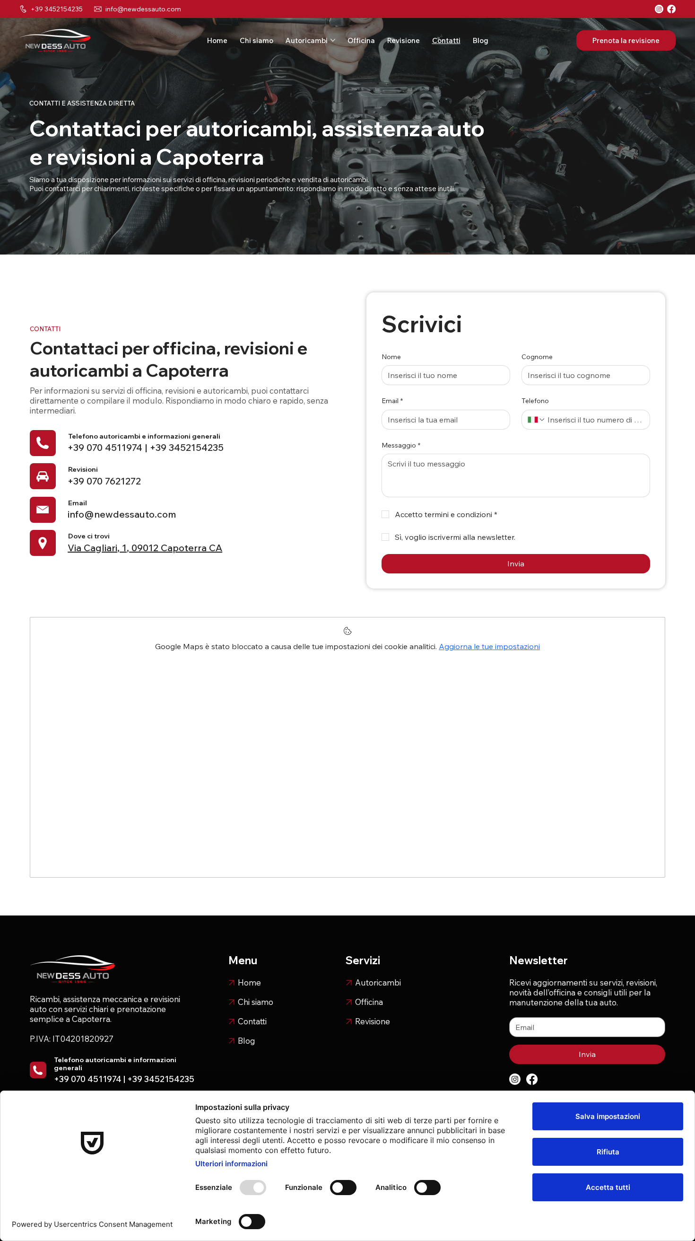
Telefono (535, 400)
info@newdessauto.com (143, 9)
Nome (391, 356)
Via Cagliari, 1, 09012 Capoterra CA (145, 548)
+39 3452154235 (187, 447)
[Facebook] (671, 9)
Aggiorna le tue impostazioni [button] (489, 646)
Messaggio (401, 445)
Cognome (537, 356)
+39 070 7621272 (104, 481)
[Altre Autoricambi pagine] (332, 40)
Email (392, 400)
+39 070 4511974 (105, 447)
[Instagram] (659, 9)
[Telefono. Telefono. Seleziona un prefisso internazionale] (537, 419)
